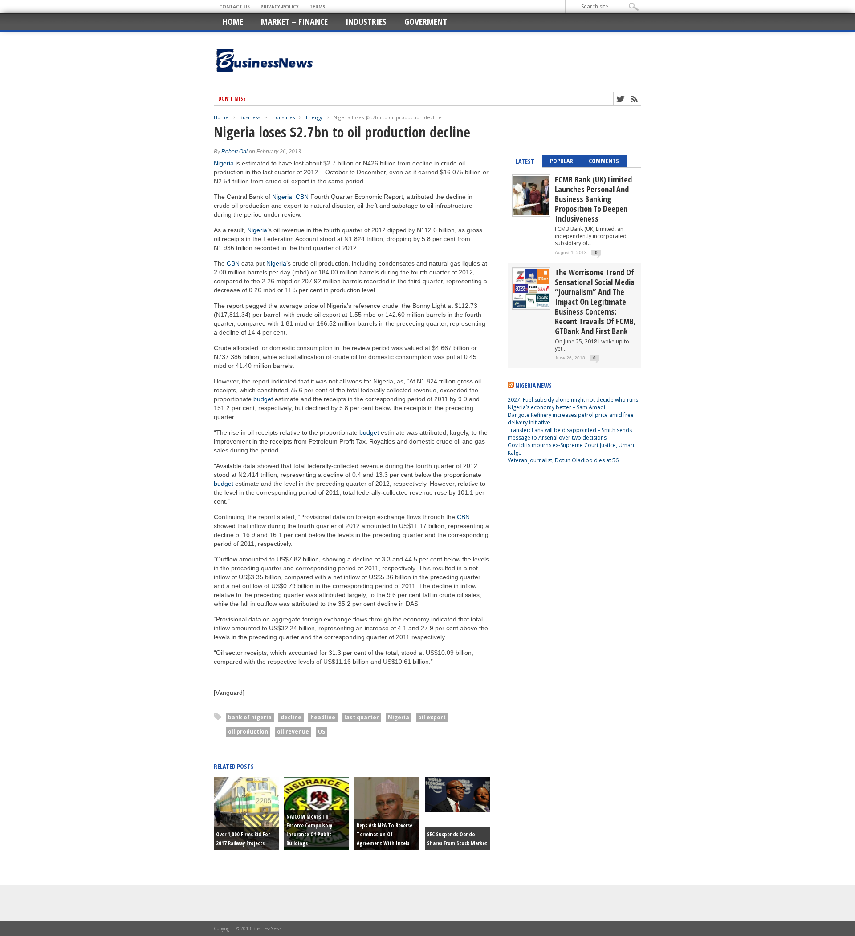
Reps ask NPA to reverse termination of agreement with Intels (384, 834)
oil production (248, 731)
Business (250, 117)
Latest (525, 161)
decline (291, 717)
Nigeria (224, 163)
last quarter (361, 717)
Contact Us (234, 7)
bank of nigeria (250, 717)
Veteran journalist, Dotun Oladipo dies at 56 (563, 460)
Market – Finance (294, 22)
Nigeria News (533, 385)
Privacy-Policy (280, 7)
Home (233, 22)
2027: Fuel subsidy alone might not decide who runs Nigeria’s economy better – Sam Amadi (573, 403)
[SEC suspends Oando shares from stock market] (457, 810)
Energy (314, 117)
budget (263, 399)
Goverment (425, 22)
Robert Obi (234, 152)
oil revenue (293, 731)
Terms (317, 7)
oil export (432, 717)
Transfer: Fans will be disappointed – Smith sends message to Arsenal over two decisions (570, 433)
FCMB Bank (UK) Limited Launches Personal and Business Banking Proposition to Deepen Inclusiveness (593, 198)
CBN (302, 196)
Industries (366, 22)
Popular (561, 161)
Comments (604, 161)
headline (322, 717)
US (321, 731)
